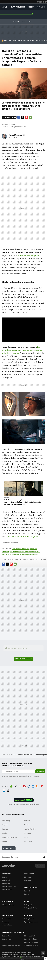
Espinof (26, 894)
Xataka (4, 877)
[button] (16, 135)
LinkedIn (4, 790)
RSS (37, 786)
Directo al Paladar (8, 905)
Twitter (22, 117)
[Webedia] (42, 1)
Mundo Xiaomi (7, 889)
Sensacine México (30, 939)
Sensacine (27, 891)
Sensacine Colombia (31, 942)
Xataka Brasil (6, 939)
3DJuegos (27, 877)
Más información (26, 958)
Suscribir (40, 771)
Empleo (5, 841)
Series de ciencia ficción (30, 559)
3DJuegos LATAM (30, 936)
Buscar (44, 857)
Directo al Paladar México (11, 945)
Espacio (5, 825)
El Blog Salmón (29, 919)
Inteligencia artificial (9, 837)
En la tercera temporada (29, 255)
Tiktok (8, 790)
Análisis (27, 821)
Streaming (14, 559)
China (6, 40)
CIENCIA (31, 7)
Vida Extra (27, 880)
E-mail (30, 117)
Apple (4, 833)
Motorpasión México (31, 945)
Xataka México (7, 936)
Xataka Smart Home (9, 886)
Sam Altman (15, 40)
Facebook (18, 117)
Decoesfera (6, 922)
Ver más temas (8, 848)
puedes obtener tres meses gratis (23, 536)
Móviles (27, 825)
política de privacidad (31, 776)
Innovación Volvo (28, 22)
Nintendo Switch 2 (29, 40)
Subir (39, 866)
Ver (24, 659)
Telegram (33, 786)
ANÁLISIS (5, 7)
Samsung (27, 833)
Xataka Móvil (6, 880)
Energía (5, 829)
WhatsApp (11, 786)
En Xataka (7, 497)
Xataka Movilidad (30, 829)
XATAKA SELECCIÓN (18, 7)
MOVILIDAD (41, 7)
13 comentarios (10, 117)
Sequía (40, 40)
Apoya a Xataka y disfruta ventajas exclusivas (23, 804)
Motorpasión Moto (30, 908)
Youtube (24, 786)
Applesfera (6, 883)
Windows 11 (28, 841)
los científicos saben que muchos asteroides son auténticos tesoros (22, 350)
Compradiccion (7, 925)
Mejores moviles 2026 (25, 755)
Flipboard (26, 117)
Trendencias (6, 919)
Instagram (28, 786)
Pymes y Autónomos (31, 922)
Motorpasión (28, 905)
